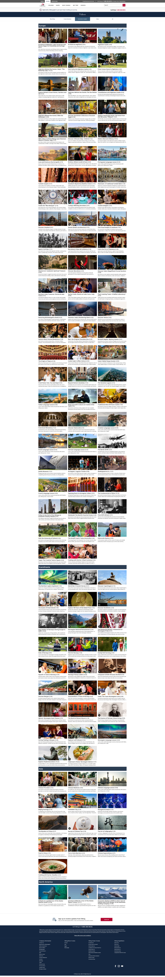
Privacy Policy (42, 965)
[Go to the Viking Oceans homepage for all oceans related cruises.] (42, 5)
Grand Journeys (92, 959)
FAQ (40, 952)
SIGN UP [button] (106, 919)
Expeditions (54, 1)
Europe (66, 942)
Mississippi (67, 947)
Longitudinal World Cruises (120, 952)
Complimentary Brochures (88, 1)
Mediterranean (92, 951)
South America (92, 949)
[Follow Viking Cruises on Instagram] (119, 966)
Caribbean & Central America (95, 947)
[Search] (124, 5)
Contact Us (41, 942)
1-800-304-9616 (120, 10)
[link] (51, 6)
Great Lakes (116, 946)
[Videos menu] (87, 5)
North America (92, 946)
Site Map (41, 960)
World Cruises (91, 957)
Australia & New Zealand (94, 955)
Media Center (42, 954)
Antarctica (116, 942)
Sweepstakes (42, 949)
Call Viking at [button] (111, 1)
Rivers (42, 1)
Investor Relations (43, 957)
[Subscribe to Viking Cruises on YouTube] (122, 966)
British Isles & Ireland (93, 944)
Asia (65, 944)
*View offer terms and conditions (82, 935)
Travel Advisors (42, 951)
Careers (41, 959)
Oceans (48, 1)
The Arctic (116, 944)
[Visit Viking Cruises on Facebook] (115, 966)
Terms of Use (42, 964)
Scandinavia (91, 942)
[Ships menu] (61, 5)
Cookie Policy (42, 967)
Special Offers (42, 947)
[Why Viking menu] (72, 5)
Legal (40, 962)
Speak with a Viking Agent (44, 944)
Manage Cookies (42, 969)
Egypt (66, 946)
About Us (41, 955)
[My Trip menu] (79, 5)
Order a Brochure (43, 946)
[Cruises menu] (55, 5)
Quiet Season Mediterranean (95, 952)
